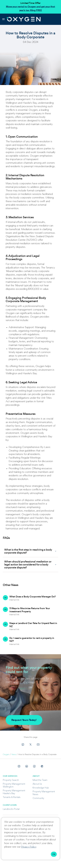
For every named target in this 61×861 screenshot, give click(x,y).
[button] (30, 551)
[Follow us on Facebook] (34, 766)
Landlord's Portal (11, 809)
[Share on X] (30, 744)
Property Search (11, 780)
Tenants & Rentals (11, 797)
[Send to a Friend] (38, 744)
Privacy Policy (28, 847)
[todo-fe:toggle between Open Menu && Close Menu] (3, 19)
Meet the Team (40, 780)
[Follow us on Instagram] (19, 766)
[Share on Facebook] (23, 744)
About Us (37, 784)
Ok (53, 854)
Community (38, 798)
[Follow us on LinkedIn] (27, 766)
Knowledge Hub (41, 788)
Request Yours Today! (24, 720)
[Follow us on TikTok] (42, 766)
